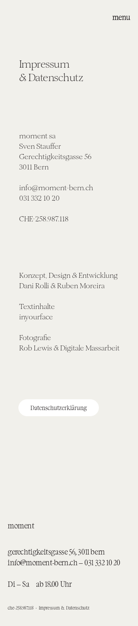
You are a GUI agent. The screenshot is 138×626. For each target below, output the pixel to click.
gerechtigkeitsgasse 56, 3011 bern (56, 551)
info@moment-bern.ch (42, 562)
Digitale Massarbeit (90, 348)
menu (121, 17)
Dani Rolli (34, 285)
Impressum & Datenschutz (64, 607)
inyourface (36, 316)
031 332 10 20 (102, 562)
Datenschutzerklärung (58, 407)
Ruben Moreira (81, 285)
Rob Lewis (36, 348)
